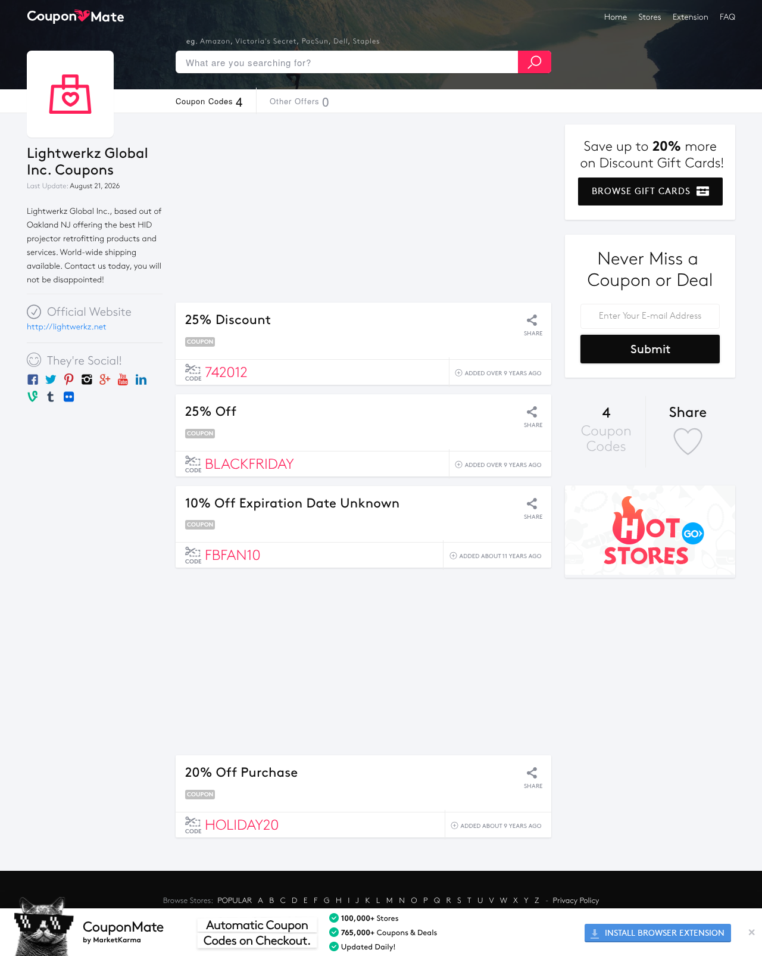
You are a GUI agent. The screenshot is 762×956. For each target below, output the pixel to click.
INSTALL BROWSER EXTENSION (663, 933)
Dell (340, 42)
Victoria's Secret (265, 42)
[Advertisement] (363, 207)
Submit (650, 349)
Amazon (215, 42)
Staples (366, 42)
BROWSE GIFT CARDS (643, 191)
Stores (650, 17)
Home (615, 17)
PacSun (315, 42)
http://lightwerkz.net (67, 327)
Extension (690, 17)
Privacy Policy (576, 900)
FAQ (727, 17)
